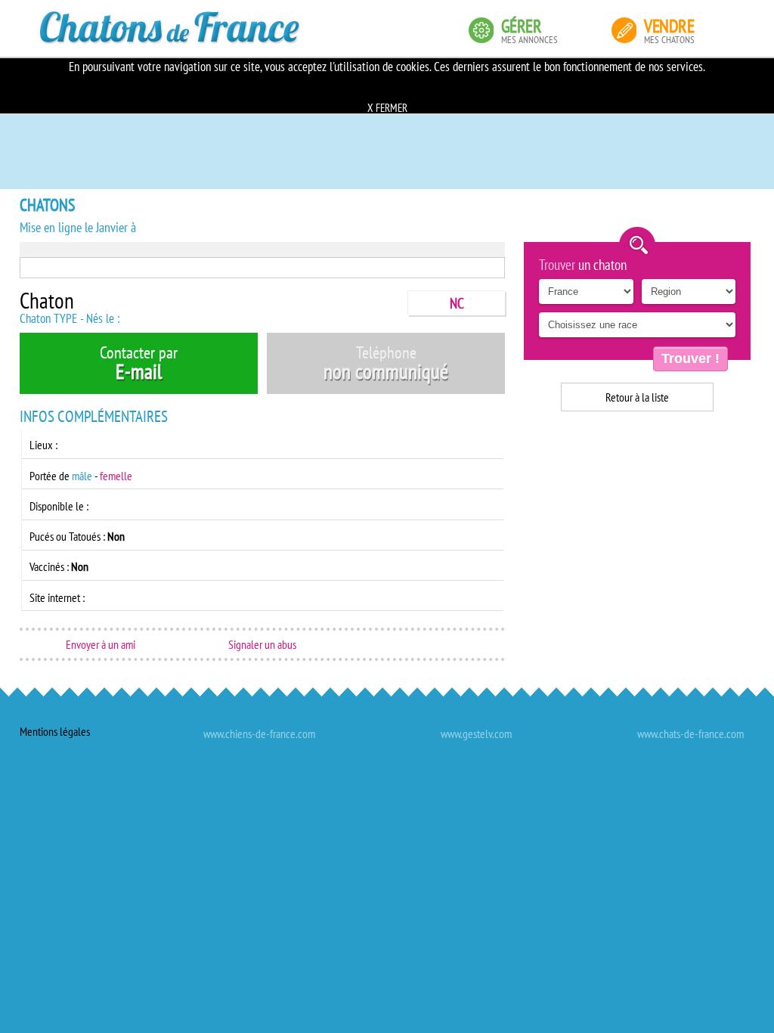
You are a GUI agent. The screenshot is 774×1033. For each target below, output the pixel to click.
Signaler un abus (262, 644)
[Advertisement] (637, 517)
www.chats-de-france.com (690, 733)
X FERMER (387, 107)
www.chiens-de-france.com (259, 733)
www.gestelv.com (476, 733)
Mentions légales (55, 731)
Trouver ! (690, 358)
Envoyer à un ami (100, 644)
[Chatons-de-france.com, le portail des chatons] (170, 28)
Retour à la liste (637, 397)
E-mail (139, 363)
